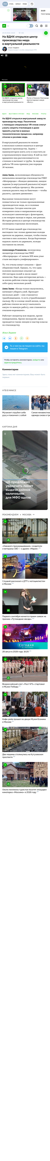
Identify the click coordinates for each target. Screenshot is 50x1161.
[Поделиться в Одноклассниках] (15, 338)
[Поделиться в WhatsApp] (21, 338)
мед (28, 114)
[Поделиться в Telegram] (4, 338)
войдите (36, 360)
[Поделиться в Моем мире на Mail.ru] (27, 338)
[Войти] (41, 26)
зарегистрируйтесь (13, 362)
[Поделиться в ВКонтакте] (10, 338)
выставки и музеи (16, 114)
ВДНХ (4, 114)
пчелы (43, 114)
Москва (35, 114)
